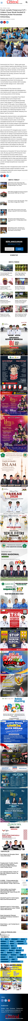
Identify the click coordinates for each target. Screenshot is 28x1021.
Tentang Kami (19, 1008)
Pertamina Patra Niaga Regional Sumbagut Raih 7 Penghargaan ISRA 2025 (17, 220)
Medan (3, 950)
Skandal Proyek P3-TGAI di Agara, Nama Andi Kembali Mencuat (9, 898)
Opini (17, 952)
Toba (13, 959)
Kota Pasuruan (5, 948)
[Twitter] (7, 22)
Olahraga (9, 952)
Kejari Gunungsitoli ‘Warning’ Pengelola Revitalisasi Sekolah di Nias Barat (9, 917)
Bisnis (11, 941)
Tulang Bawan (4, 961)
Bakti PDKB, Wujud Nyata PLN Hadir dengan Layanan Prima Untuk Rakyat (17, 210)
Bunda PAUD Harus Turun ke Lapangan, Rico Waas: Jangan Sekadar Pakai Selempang (20, 289)
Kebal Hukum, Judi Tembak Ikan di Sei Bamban (9, 924)
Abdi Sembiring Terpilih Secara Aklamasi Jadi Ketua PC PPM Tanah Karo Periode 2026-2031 (21, 316)
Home (1, 8)
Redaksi (3, 1008)
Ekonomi (5, 8)
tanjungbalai (20, 957)
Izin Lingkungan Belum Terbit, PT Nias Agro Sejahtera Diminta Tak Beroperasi (9, 873)
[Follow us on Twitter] (5, 1000)
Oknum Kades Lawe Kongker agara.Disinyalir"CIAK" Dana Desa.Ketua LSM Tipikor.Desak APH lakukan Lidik (10, 891)
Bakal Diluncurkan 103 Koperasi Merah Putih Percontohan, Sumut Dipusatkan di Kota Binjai (16, 229)
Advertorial (14, 939)
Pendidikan (4, 955)
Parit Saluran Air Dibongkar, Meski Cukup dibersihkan (9, 855)
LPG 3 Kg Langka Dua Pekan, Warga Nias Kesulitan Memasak (20, 274)
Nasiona (11, 950)
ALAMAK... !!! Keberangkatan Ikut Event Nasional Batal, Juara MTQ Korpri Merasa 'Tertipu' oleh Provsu (10, 882)
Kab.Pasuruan (4, 946)
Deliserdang (20, 941)
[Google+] (4, 22)
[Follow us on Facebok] (2, 1000)
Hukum (12, 943)
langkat (13, 948)
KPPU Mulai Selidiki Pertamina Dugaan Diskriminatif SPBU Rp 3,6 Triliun (18, 192)
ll (19, 948)
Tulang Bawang (15, 961)
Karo (12, 946)
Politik (21, 955)
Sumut (8, 8)
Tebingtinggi (4, 959)
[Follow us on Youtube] (9, 1000)
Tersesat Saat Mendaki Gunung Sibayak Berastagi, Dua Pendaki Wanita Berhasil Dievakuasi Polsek (6, 275)
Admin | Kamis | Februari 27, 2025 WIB (7, 19)
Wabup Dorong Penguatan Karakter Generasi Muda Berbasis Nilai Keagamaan (5, 303)
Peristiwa (13, 955)
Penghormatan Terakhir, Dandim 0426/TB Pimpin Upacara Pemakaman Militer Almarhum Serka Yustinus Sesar (9, 865)
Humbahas (21, 943)
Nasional (18, 950)
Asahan (23, 939)
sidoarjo (3, 957)
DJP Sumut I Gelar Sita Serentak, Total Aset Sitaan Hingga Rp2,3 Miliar (17, 201)
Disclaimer (12, 1008)
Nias (2, 952)
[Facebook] (1, 22)
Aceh (6, 939)
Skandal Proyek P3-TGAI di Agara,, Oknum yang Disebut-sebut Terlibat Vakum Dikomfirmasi (10, 908)
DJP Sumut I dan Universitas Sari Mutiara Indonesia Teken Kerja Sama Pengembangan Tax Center (17, 184)
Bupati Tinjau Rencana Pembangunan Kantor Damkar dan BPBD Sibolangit (21, 302)
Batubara (3, 941)
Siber (7, 1008)
